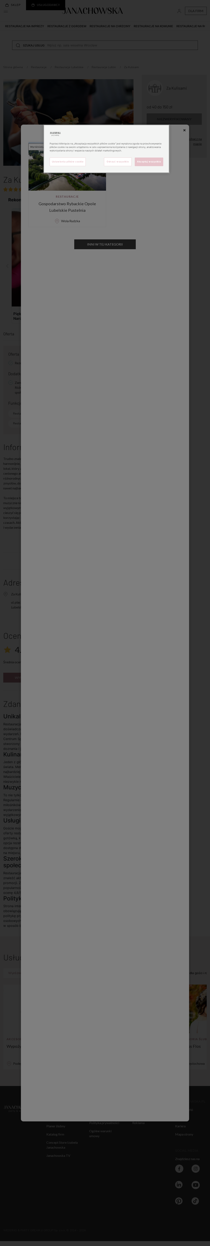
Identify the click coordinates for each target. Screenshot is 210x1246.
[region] (106, 149)
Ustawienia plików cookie (68, 161)
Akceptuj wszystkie (149, 161)
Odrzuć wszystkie (118, 161)
